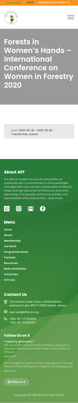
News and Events (15, 268)
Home (8, 229)
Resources (11, 263)
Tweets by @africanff (18, 341)
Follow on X (17, 382)
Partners (10, 257)
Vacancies (11, 274)
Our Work (10, 246)
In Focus (9, 280)
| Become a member (55, 2)
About (8, 235)
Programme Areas (16, 252)
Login (41, 2)
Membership (12, 241)
